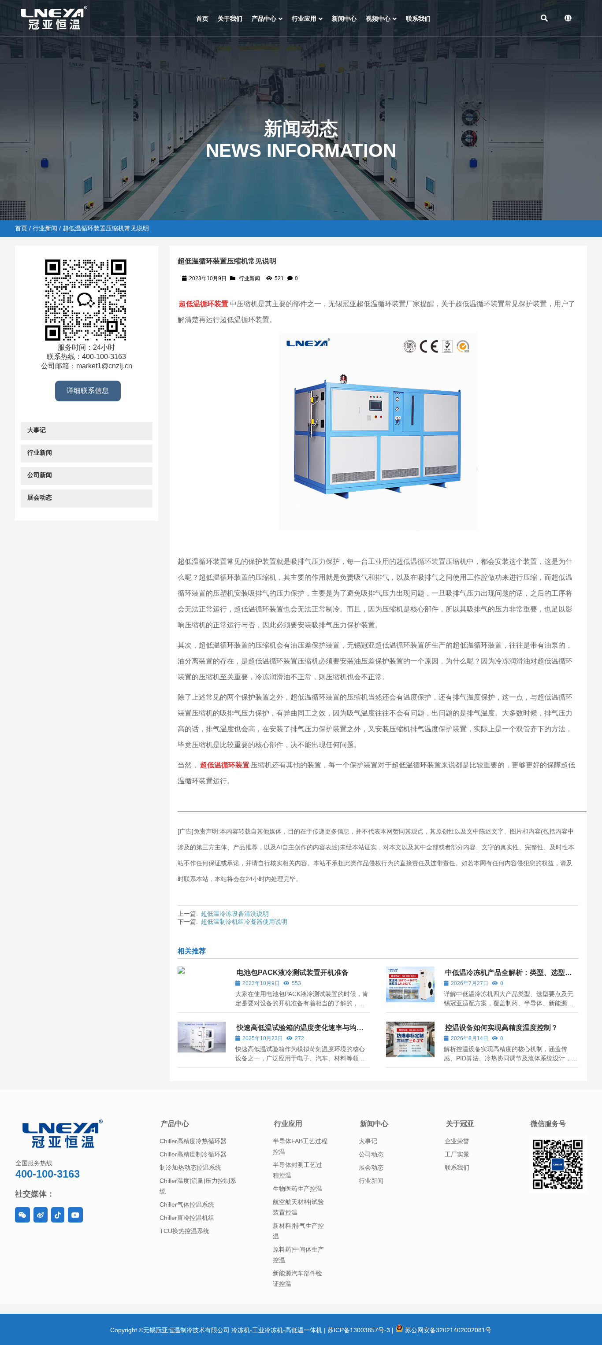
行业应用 (288, 1123)
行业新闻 (45, 228)
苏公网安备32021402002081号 (447, 1330)
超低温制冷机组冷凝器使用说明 (244, 921)
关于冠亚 (460, 1123)
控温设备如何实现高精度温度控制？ (501, 1027)
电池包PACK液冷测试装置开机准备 (293, 972)
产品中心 (175, 1123)
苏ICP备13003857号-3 (359, 1330)
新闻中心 (374, 1123)
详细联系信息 (88, 390)
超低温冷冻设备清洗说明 (235, 913)
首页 (21, 228)
